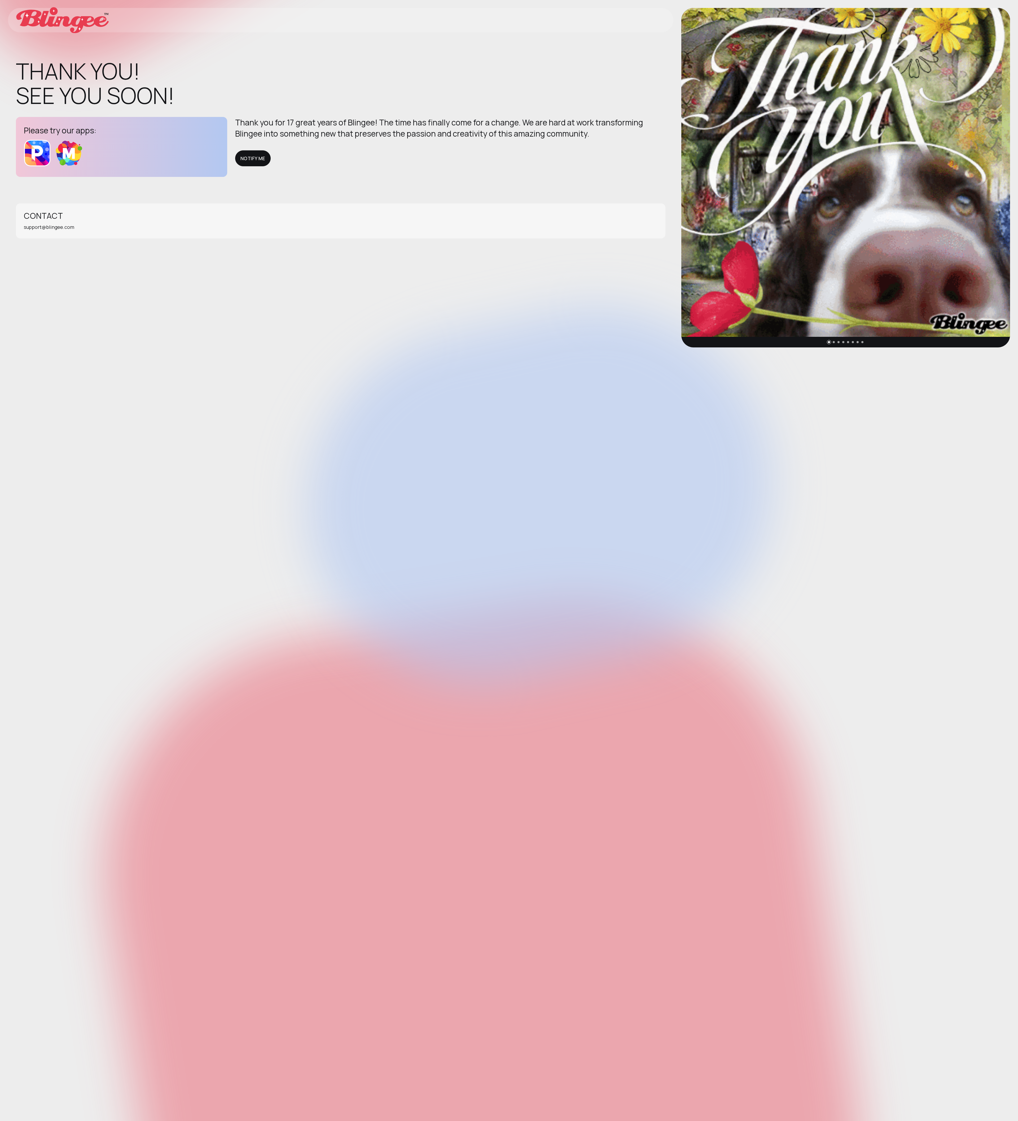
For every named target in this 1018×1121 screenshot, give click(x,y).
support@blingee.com (49, 227)
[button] (829, 342)
